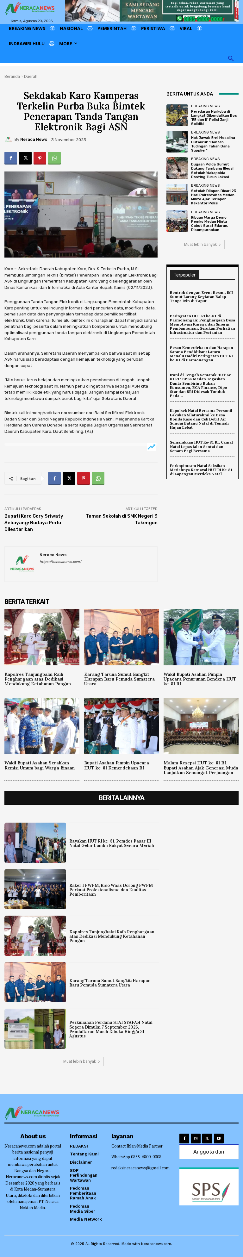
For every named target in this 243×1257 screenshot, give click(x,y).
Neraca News (33, 139)
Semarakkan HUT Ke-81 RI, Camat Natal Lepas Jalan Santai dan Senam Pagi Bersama (201, 446)
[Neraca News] (9, 139)
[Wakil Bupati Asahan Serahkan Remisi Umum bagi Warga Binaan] (41, 726)
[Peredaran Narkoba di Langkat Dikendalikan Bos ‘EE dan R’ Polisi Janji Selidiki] (177, 115)
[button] (231, 58)
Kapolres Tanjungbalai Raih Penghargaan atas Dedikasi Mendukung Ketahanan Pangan (37, 679)
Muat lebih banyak (200, 244)
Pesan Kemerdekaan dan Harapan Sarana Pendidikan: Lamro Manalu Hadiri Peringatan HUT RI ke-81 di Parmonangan (201, 354)
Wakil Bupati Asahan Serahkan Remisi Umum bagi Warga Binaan (39, 765)
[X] (25, 158)
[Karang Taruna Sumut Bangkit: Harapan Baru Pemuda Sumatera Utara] (121, 637)
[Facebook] (10, 158)
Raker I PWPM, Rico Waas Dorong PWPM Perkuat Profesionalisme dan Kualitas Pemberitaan (111, 890)
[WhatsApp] (54, 158)
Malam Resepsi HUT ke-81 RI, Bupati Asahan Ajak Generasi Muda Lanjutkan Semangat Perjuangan (201, 767)
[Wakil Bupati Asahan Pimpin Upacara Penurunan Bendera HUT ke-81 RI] (201, 637)
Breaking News (205, 106)
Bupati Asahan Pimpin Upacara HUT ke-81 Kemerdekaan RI (116, 765)
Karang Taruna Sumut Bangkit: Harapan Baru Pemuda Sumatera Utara (119, 679)
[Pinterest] (40, 158)
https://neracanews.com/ (60, 561)
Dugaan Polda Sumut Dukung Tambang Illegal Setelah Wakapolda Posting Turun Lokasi (212, 170)
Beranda (12, 76)
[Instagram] (196, 1138)
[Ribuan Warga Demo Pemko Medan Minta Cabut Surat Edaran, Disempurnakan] (177, 221)
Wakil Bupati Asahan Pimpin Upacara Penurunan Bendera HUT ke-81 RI (200, 679)
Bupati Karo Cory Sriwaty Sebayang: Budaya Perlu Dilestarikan (33, 522)
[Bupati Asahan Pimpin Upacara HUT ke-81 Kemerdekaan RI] (121, 726)
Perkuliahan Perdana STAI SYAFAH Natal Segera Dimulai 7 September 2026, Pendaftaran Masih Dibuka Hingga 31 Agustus (111, 1029)
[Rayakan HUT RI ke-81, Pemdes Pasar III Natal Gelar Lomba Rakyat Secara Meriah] (35, 843)
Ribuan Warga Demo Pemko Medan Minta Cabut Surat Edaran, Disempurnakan (209, 223)
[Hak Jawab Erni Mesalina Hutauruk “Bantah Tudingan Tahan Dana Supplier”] (177, 141)
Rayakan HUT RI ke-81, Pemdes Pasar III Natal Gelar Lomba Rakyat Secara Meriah (111, 843)
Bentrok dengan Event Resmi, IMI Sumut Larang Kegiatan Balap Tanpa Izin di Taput (201, 296)
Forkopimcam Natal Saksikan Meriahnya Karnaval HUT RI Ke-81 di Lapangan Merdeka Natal (201, 469)
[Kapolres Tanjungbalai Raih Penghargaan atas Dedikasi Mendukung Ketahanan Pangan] (41, 637)
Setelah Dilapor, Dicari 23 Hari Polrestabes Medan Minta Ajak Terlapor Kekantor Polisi (213, 197)
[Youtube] (219, 1138)
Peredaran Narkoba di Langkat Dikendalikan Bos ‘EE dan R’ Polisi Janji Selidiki (214, 117)
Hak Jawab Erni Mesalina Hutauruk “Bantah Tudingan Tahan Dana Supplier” (213, 144)
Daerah (30, 76)
